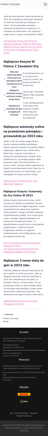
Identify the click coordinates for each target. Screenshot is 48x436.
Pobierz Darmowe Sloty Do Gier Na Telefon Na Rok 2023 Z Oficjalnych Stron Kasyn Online (23, 50)
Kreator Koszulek (10, 4)
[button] (45, 4)
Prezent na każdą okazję (10, 318)
